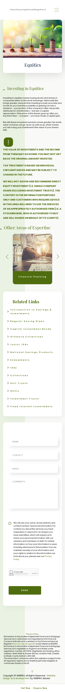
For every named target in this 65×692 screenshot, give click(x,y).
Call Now (25, 688)
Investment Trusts (24, 398)
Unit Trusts (19, 383)
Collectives (19, 375)
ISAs (13, 367)
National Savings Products (31, 352)
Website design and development (29, 677)
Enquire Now (40, 688)
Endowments (20, 360)
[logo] (28, 10)
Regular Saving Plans (27, 321)
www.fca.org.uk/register (23, 643)
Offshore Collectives (26, 336)
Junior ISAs (19, 344)
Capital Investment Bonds (31, 329)
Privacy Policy (32, 634)
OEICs (14, 391)
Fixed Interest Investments (31, 406)
